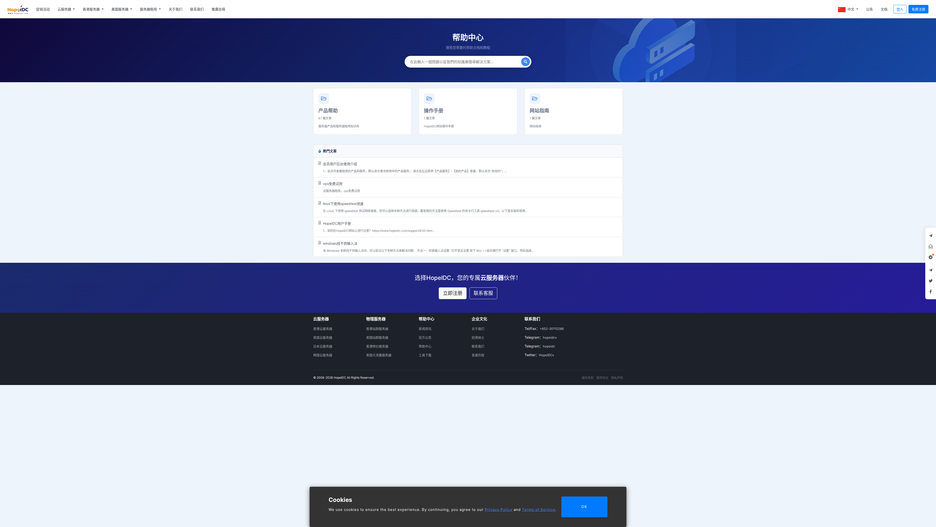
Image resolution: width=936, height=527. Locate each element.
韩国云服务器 (322, 355)
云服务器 (65, 9)
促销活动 (43, 9)
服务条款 (588, 378)
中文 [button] (851, 9)
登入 (900, 9)
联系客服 (483, 293)
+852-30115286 (552, 329)
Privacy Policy (498, 509)
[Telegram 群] (930, 270)
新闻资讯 (425, 329)
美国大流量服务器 (378, 355)
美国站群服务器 (377, 337)
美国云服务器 (322, 337)
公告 (869, 9)
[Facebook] (930, 291)
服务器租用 (149, 9)
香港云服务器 (322, 329)
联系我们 (197, 9)
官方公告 (425, 337)
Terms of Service (538, 509)
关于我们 (175, 9)
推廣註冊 (218, 9)
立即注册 (452, 293)
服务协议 (602, 378)
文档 (884, 9)
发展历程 (478, 355)
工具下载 (425, 355)
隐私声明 (617, 378)
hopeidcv (550, 337)
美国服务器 (120, 9)
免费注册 (918, 9)
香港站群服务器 (377, 329)
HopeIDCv (546, 355)
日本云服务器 (322, 346)
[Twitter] (930, 280)
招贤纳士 (478, 337)
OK (584, 506)
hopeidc (549, 346)
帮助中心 (425, 346)
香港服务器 (92, 9)
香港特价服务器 (377, 346)
